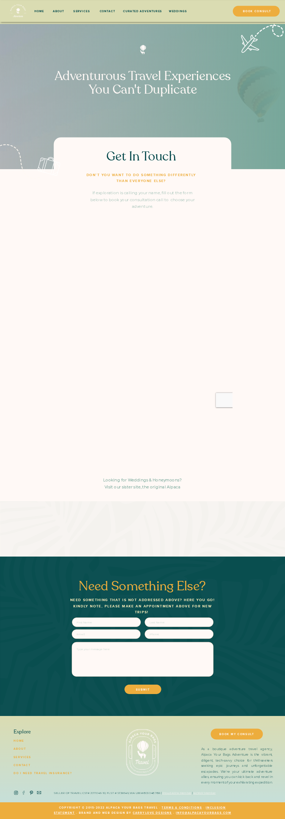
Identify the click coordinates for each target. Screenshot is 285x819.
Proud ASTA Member (176, 793)
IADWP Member (204, 793)
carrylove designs (152, 813)
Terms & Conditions (182, 808)
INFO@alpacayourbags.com (203, 813)
